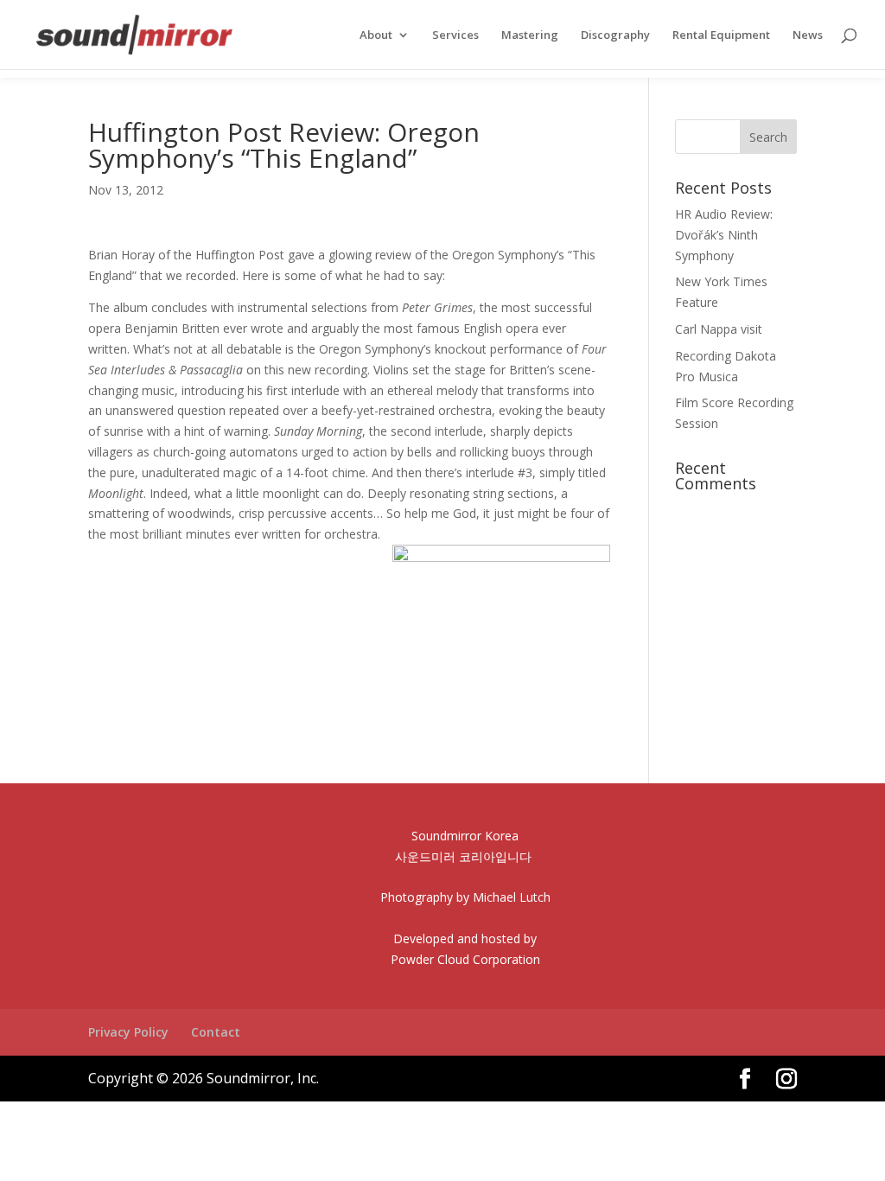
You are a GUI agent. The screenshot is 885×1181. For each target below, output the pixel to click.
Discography (615, 35)
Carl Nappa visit (718, 329)
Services (455, 35)
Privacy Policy (128, 1032)
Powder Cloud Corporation (465, 959)
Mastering (529, 35)
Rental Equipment (721, 35)
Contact (215, 1032)
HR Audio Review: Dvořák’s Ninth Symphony (724, 235)
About (376, 35)
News (808, 35)
